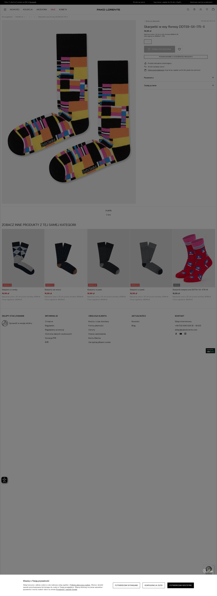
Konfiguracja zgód (154, 585)
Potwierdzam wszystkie (181, 585)
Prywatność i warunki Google (66, 589)
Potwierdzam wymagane (126, 585)
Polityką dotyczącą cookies (80, 585)
